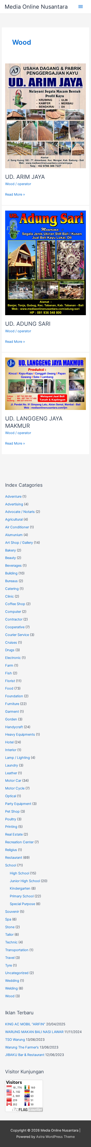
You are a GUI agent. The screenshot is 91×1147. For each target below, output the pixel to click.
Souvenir (12, 912)
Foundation (14, 696)
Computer (13, 612)
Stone (9, 927)
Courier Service (17, 635)
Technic (11, 942)
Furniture (12, 704)
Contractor (13, 619)
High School (19, 873)
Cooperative (14, 627)
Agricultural (14, 519)
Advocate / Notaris (20, 512)
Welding (11, 988)
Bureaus (11, 581)
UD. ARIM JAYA (25, 176)
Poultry (10, 819)
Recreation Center (19, 842)
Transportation (16, 950)
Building (11, 573)
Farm (9, 665)
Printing (11, 827)
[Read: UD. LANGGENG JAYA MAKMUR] (45, 383)
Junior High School (25, 881)
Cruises (11, 642)
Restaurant (13, 857)
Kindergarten (20, 888)
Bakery (10, 550)
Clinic (9, 596)
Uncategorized (16, 973)
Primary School (22, 896)
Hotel (9, 742)
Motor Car (13, 780)
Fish (8, 673)
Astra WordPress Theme (55, 1137)
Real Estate (14, 834)
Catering (12, 589)
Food (9, 688)
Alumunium (14, 535)
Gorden (11, 719)
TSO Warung (15, 1039)
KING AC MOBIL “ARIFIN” (25, 1024)
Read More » (15, 194)
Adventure (13, 496)
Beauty (10, 558)
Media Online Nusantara (36, 6)
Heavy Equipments (20, 734)
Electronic (13, 658)
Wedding (12, 981)
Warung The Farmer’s (22, 1047)
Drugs (9, 650)
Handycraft (14, 727)
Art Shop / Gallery (19, 543)
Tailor (9, 934)
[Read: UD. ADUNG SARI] (45, 262)
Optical (10, 796)
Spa (8, 919)
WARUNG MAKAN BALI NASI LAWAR (34, 1032)
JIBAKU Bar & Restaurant (24, 1055)
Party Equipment (18, 804)
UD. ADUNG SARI (27, 323)
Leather (11, 773)
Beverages (13, 565)
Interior (10, 750)
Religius (11, 850)
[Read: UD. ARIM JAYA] (45, 115)
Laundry (11, 765)
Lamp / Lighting (17, 758)
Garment (12, 711)
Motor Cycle (14, 788)
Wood (9, 184)
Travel (9, 958)
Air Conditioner (17, 527)
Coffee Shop (15, 604)
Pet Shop (12, 811)
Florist (10, 681)
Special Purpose (22, 904)
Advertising (14, 504)
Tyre (8, 965)
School (10, 865)
